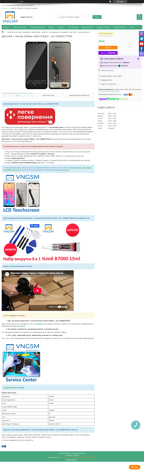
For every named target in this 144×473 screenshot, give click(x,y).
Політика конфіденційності (87, 457)
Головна (6, 27)
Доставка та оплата (38, 27)
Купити (108, 47)
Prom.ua (83, 453)
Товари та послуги (19, 27)
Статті (131, 27)
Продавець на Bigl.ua (72, 455)
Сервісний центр (88, 27)
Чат (136, 467)
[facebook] (3, 447)
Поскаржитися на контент (67, 457)
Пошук (97, 17)
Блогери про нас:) (120, 27)
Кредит (51, 27)
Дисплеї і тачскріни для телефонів (55, 32)
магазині (39, 324)
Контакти (61, 27)
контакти (21, 326)
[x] (5, 447)
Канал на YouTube (103, 27)
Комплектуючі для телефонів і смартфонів (24, 32)
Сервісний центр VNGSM (13, 387)
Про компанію (73, 27)
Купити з (104, 53)
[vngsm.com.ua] (10, 17)
